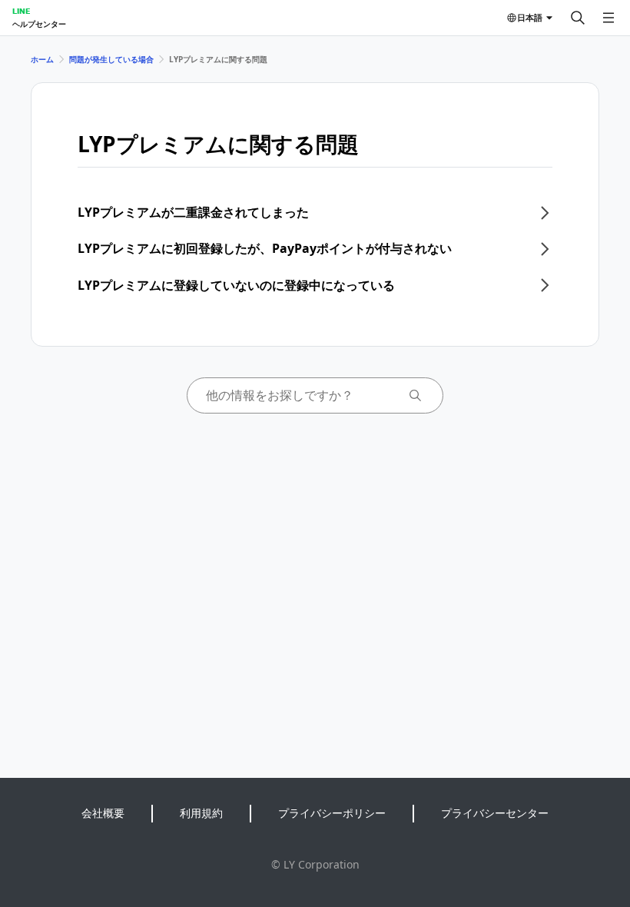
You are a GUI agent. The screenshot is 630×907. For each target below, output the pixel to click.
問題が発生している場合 (111, 59)
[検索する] (577, 17)
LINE (21, 10)
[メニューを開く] (608, 17)
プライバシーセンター (495, 813)
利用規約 (201, 813)
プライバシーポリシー (332, 813)
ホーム (42, 59)
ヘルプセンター (39, 23)
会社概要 (102, 813)
